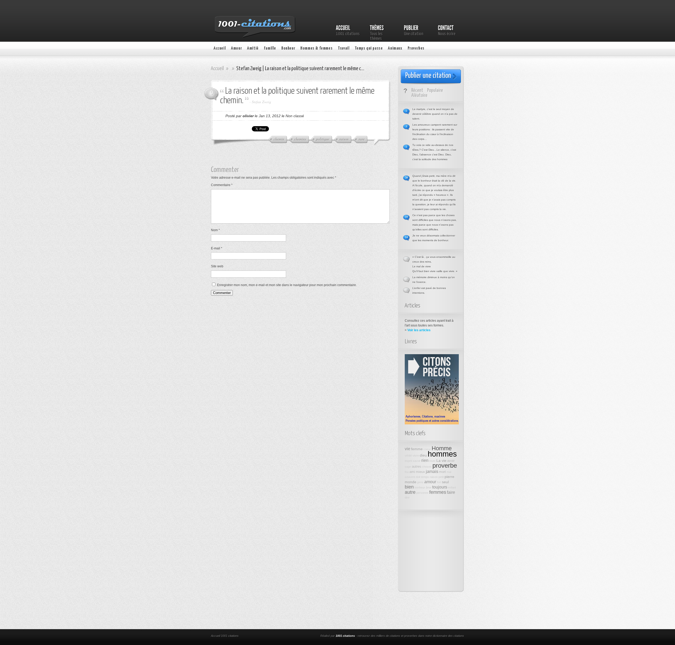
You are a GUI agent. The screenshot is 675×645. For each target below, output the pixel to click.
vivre (416, 455)
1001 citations (345, 635)
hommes (442, 453)
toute (432, 460)
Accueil (220, 48)
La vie (441, 460)
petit (441, 476)
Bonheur (288, 48)
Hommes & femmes (316, 48)
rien (424, 460)
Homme (442, 448)
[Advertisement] (304, 158)
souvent (410, 476)
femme (417, 449)
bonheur (419, 487)
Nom (215, 230)
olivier (248, 116)
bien (409, 487)
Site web (217, 266)
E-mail (216, 248)
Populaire (435, 90)
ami (412, 472)
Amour (236, 48)
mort (442, 472)
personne (422, 492)
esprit (408, 460)
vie (407, 448)
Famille (270, 48)
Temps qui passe (369, 48)
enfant (452, 487)
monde (410, 482)
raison (434, 476)
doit (418, 476)
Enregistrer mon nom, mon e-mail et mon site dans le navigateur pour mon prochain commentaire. (287, 285)
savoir (417, 460)
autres (416, 466)
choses (427, 466)
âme (428, 487)
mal (449, 471)
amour (430, 481)
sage (408, 466)
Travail (343, 48)
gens (420, 482)
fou (407, 471)
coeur (427, 449)
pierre (449, 477)
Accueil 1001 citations (225, 635)
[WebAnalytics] (281, 636)
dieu (423, 455)
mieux (420, 472)
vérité (408, 455)
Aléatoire (419, 95)
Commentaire (222, 185)
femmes (437, 492)
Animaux (395, 48)
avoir (451, 461)
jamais (432, 471)
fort (439, 482)
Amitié (253, 48)
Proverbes (416, 48)
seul (445, 482)
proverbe (444, 465)
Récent (417, 90)
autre (410, 492)
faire (451, 492)
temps (425, 476)
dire (407, 497)
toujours (439, 487)
